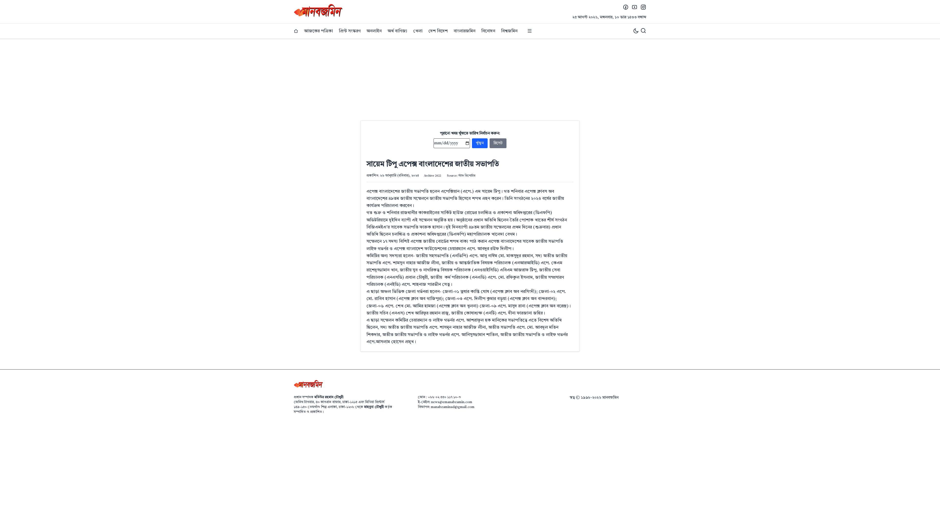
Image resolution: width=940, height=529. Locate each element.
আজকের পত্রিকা (318, 31)
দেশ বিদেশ (438, 31)
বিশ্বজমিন (509, 31)
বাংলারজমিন (464, 31)
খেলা (418, 31)
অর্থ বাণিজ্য (397, 31)
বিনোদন (488, 31)
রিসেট (498, 143)
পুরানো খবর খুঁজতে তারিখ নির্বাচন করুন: (470, 133)
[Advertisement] (470, 76)
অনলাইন (374, 31)
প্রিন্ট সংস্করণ (350, 31)
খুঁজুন (480, 143)
